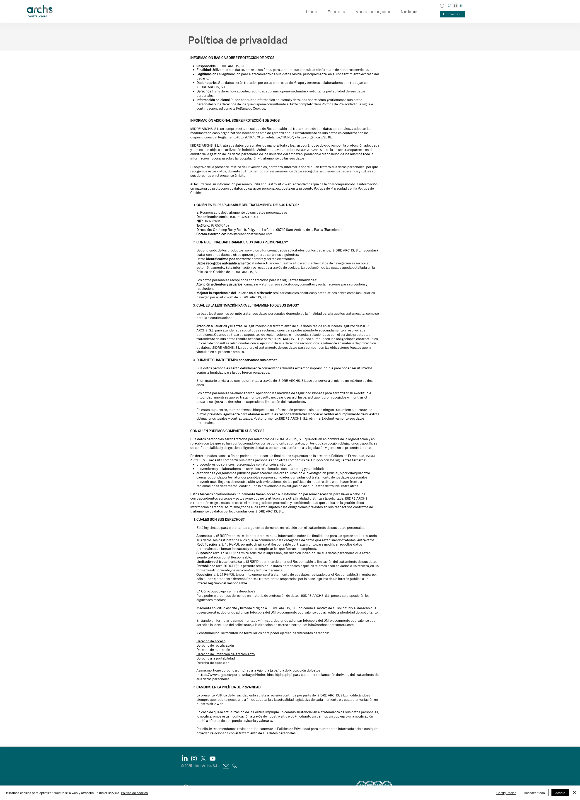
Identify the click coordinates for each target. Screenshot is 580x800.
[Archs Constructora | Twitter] (203, 758)
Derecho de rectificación (215, 645)
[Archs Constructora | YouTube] (212, 758)
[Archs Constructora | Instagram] (194, 758)
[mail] (226, 766)
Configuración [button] (506, 792)
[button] (336, 12)
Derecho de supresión (213, 650)
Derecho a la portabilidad (215, 658)
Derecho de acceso (210, 641)
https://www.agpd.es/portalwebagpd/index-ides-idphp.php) (245, 675)
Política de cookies (134, 792)
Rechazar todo (534, 792)
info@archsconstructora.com (250, 234)
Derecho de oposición (212, 663)
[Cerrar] (574, 792)
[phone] (234, 765)
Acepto (560, 792)
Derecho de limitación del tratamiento (225, 654)
